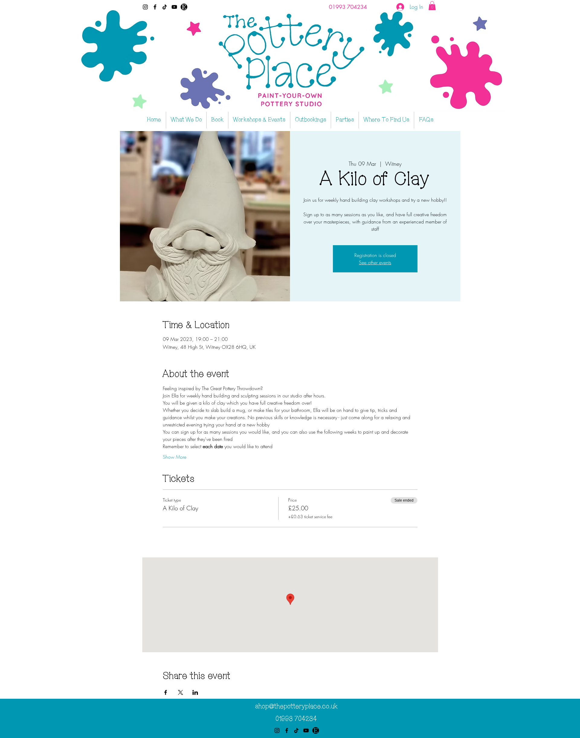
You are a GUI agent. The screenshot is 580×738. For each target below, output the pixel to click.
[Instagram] (145, 7)
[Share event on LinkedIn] (195, 692)
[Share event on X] (180, 692)
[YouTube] (174, 7)
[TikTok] (164, 7)
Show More (174, 457)
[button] (432, 5)
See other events (375, 262)
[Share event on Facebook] (166, 692)
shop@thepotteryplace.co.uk (296, 706)
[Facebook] (155, 7)
